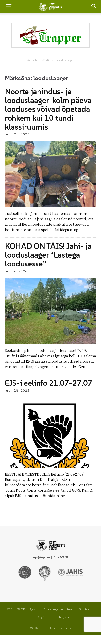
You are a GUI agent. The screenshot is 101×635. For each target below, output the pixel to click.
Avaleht (32, 60)
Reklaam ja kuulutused (59, 609)
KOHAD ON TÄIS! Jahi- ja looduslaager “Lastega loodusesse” (48, 255)
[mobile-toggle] (8, 6)
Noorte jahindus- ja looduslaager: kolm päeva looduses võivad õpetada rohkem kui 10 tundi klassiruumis (48, 109)
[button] (94, 6)
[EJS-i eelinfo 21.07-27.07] (50, 432)
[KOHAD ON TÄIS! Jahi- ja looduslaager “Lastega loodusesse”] (50, 311)
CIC (10, 609)
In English (40, 617)
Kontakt (84, 609)
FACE (21, 609)
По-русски (65, 617)
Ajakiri (34, 609)
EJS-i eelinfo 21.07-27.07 (48, 383)
